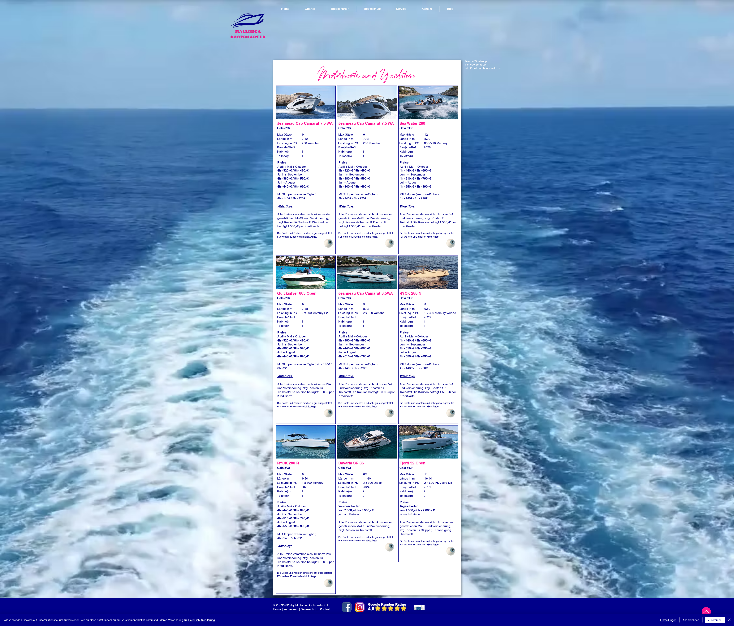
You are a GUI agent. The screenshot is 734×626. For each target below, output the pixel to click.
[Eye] (328, 243)
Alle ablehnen (691, 620)
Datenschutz (309, 609)
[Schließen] (729, 620)
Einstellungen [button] (668, 620)
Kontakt (325, 609)
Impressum (290, 609)
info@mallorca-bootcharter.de (483, 68)
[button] (310, 9)
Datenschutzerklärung (201, 620)
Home (277, 609)
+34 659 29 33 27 (475, 64)
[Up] (706, 611)
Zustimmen (715, 620)
